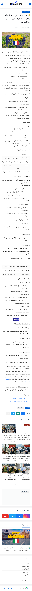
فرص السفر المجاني (23, 580)
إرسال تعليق (25, 491)
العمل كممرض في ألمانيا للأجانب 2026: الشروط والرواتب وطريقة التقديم (23, 438)
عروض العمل (26, 11)
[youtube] (5, 516)
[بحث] (2, 4)
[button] (23, 413)
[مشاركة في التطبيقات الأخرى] (8, 413)
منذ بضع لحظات (26, 433)
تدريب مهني (26, 572)
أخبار (28, 563)
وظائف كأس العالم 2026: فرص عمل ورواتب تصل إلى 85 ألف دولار (23, 458)
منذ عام (27, 546)
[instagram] (26, 516)
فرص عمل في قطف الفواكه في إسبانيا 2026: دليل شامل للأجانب (9, 477)
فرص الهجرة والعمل (9, 588)
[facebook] (19, 516)
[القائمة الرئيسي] (30, 4)
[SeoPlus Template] (27, 588)
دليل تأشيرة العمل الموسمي (19, 398)
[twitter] (12, 516)
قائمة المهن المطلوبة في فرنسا (18, 401)
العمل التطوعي (25, 566)
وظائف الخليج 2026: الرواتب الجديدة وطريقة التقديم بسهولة (9, 458)
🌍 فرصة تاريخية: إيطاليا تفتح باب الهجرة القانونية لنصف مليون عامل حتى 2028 (17, 549)
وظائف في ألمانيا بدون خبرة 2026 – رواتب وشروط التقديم (24, 477)
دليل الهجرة (26, 575)
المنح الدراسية (25, 569)
